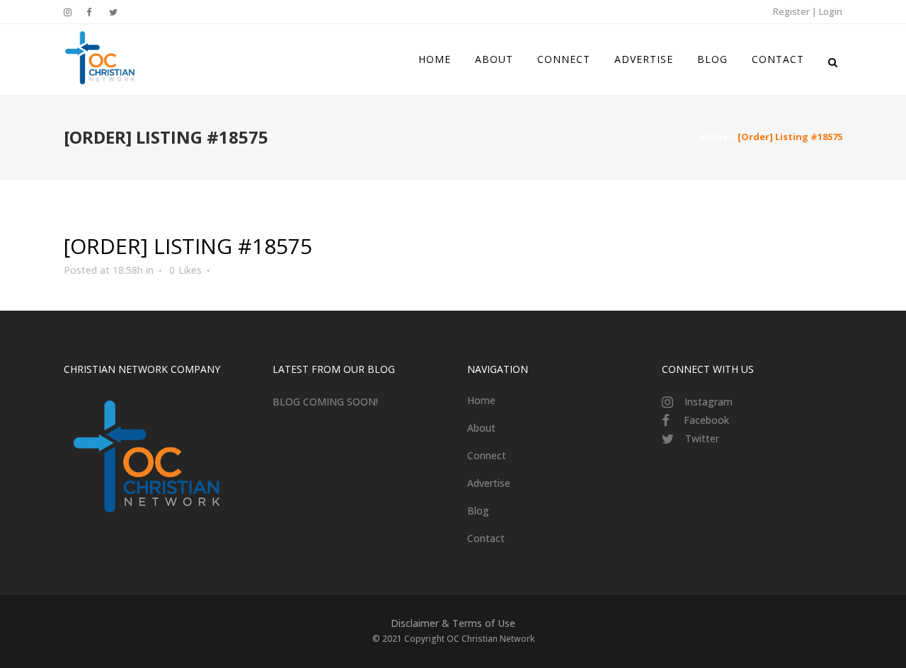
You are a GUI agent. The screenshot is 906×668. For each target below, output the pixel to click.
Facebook (706, 420)
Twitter (702, 438)
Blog (478, 510)
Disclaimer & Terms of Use (453, 623)
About (481, 427)
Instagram (708, 401)
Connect (486, 455)
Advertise (488, 483)
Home (714, 136)
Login (830, 11)
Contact (486, 538)
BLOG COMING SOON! (325, 401)
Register (791, 11)
